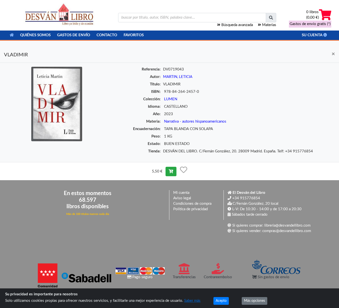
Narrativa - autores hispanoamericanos (195, 121)
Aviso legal (182, 198)
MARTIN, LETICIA (177, 77)
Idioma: (154, 106)
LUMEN (170, 99)
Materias (268, 25)
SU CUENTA (312, 35)
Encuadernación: (147, 129)
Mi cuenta (181, 193)
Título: (155, 84)
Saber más (192, 301)
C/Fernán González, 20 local (255, 203)
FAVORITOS (134, 35)
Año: (157, 114)
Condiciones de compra (192, 203)
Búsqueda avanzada (236, 25)
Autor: (155, 77)
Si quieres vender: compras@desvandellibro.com (271, 231)
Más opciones (254, 301)
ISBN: (156, 92)
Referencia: (151, 69)
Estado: (154, 144)
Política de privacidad (190, 209)
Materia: (153, 121)
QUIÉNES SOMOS (35, 35)
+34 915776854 (245, 198)
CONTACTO (107, 35)
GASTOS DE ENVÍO (73, 35)
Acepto (221, 301)
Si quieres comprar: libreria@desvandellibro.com (270, 225)
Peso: (156, 136)
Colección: (152, 99)
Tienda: (154, 151)
